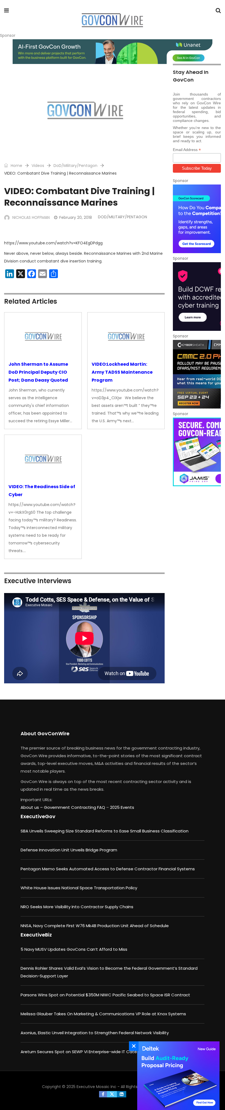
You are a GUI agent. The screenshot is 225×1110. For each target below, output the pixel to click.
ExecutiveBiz (36, 934)
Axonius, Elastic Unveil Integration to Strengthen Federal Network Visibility (95, 1033)
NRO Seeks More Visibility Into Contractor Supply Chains (77, 907)
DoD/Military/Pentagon (75, 165)
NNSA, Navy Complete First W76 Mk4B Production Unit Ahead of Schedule (95, 926)
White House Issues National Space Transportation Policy (79, 888)
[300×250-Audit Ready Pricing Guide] (177, 1075)
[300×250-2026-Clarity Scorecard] (197, 218)
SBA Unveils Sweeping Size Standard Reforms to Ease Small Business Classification (105, 831)
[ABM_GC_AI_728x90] (112, 51)
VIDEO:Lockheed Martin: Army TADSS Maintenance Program (122, 372)
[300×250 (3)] (197, 296)
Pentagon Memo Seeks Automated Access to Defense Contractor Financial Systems (108, 869)
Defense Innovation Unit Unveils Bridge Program (69, 850)
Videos (38, 165)
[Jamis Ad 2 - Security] (197, 452)
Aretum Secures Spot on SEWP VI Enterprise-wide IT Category (83, 1052)
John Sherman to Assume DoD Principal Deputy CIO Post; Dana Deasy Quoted (38, 372)
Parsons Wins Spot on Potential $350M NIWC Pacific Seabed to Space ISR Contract (105, 995)
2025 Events (122, 807)
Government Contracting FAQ (75, 807)
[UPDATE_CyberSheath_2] (197, 374)
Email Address (187, 149)
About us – (32, 807)
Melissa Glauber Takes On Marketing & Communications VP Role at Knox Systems (103, 1014)
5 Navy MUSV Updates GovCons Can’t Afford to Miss (74, 949)
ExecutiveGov (38, 816)
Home (16, 165)
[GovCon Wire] (112, 20)
